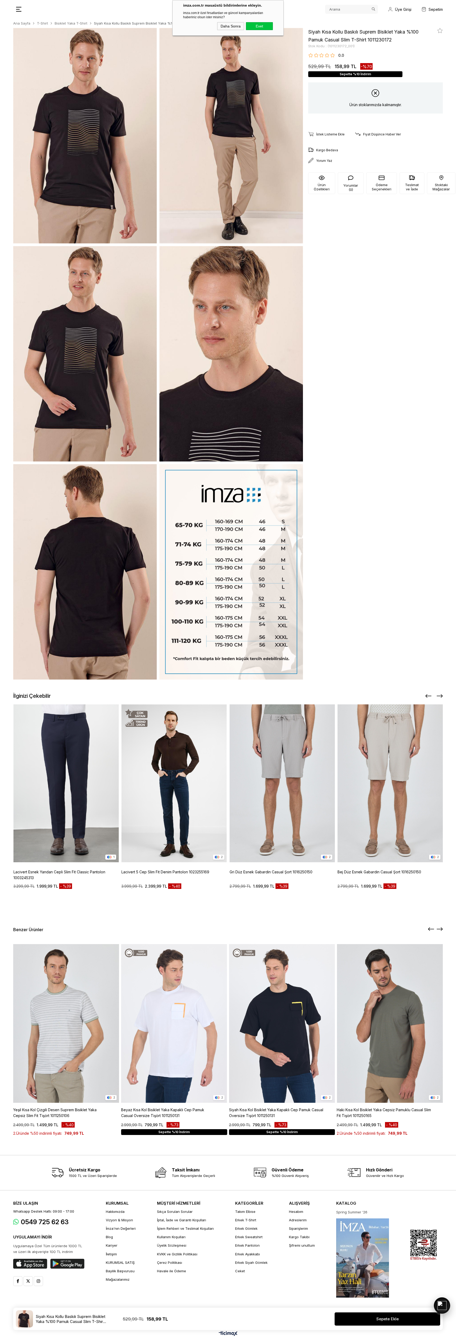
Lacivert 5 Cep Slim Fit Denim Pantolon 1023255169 (165, 872)
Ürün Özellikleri (322, 187)
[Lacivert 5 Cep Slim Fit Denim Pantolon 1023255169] (174, 783)
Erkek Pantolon (247, 1245)
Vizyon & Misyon (119, 1220)
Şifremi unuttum (302, 1245)
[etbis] (423, 1245)
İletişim (111, 1254)
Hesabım (296, 1211)
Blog (109, 1237)
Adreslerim (298, 1220)
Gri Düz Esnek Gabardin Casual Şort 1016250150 (271, 872)
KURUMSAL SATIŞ (120, 1262)
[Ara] (373, 9)
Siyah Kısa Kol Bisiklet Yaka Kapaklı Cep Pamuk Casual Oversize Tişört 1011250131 (276, 1113)
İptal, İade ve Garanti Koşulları (181, 1220)
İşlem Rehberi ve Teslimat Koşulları (185, 1228)
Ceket (240, 1271)
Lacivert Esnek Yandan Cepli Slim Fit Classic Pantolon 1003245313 (59, 875)
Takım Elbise (245, 1211)
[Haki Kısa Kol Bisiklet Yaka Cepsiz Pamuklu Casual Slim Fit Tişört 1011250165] (390, 1023)
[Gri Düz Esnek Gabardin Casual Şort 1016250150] (282, 783)
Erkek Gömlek (246, 1228)
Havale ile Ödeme (171, 1271)
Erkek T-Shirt (245, 1220)
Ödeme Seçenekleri (381, 187)
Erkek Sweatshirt (249, 1237)
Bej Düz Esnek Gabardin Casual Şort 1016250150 (379, 872)
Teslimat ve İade (412, 187)
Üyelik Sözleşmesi (171, 1245)
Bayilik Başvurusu (120, 1271)
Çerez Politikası (169, 1262)
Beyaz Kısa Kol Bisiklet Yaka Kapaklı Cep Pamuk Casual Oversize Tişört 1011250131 (162, 1113)
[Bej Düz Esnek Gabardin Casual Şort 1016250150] (390, 783)
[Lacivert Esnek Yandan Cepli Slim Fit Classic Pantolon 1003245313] (66, 783)
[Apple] (30, 1264)
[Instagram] (38, 1281)
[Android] (67, 1264)
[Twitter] (28, 1281)
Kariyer (111, 1245)
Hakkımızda (115, 1211)
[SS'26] (362, 1258)
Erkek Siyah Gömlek (251, 1262)
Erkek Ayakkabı (247, 1254)
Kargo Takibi (299, 1237)
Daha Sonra (231, 26)
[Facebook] (17, 1281)
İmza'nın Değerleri (121, 1228)
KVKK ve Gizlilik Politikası (177, 1254)
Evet (259, 26)
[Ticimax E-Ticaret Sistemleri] (228, 1334)
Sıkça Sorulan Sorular (175, 1211)
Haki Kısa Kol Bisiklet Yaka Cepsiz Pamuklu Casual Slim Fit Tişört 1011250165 (384, 1113)
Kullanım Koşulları (171, 1237)
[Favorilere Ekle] (440, 30)
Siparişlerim (298, 1228)
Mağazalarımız (118, 1279)
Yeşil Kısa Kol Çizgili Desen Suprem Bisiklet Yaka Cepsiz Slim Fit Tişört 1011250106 (55, 1113)
